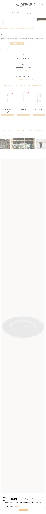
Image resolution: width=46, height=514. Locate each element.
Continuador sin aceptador (38, 510)
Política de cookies (19, 506)
